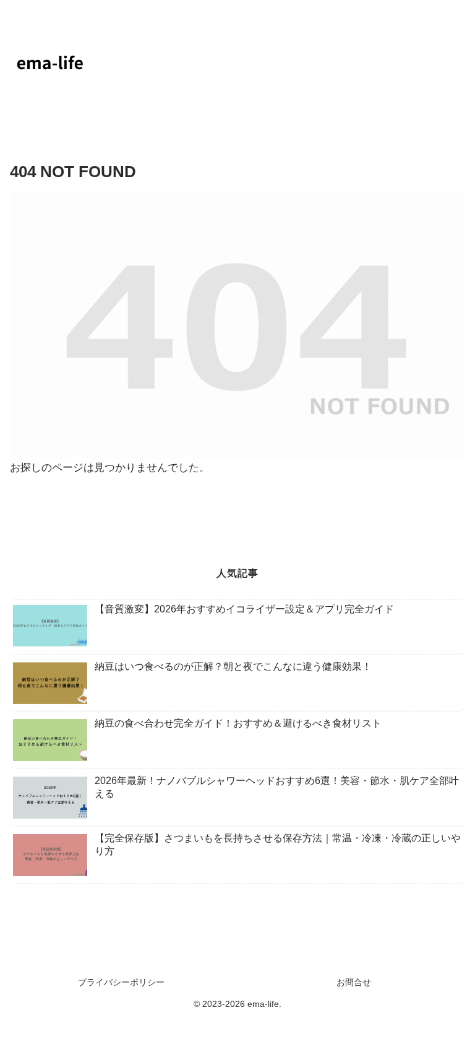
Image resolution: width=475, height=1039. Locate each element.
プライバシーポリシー (121, 982)
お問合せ (353, 982)
